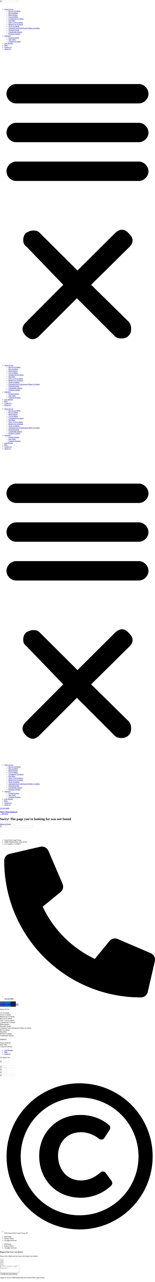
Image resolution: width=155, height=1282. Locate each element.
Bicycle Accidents (14, 11)
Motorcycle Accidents (15, 24)
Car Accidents (13, 17)
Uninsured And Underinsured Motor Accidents (24, 28)
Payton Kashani (13, 38)
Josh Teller (12, 40)
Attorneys (7, 36)
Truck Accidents (13, 26)
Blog (5, 45)
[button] (77, 207)
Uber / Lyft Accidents (15, 22)
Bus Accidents (13, 13)
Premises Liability (14, 34)
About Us (7, 49)
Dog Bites (11, 21)
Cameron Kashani (14, 41)
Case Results (8, 43)
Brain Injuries (13, 15)
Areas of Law (8, 9)
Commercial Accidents (16, 19)
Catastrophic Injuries (15, 32)
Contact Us (8, 47)
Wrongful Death (13, 30)
